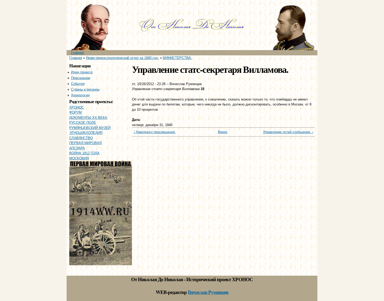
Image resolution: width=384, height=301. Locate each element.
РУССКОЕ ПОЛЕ (82, 123)
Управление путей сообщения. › (288, 132)
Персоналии (80, 78)
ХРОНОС (76, 107)
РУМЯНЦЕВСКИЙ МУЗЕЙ (89, 128)
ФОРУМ (75, 112)
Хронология (80, 95)
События (78, 84)
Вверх (221, 132)
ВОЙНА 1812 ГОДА (84, 153)
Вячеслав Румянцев (208, 292)
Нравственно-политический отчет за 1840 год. (122, 58)
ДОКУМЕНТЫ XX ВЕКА (88, 118)
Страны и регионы (85, 89)
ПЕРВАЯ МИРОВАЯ (85, 143)
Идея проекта (81, 72)
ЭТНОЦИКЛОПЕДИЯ (85, 133)
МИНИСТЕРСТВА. (177, 58)
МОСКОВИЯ (79, 158)
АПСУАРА (77, 148)
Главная (77, 53)
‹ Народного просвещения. (155, 132)
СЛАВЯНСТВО (81, 138)
